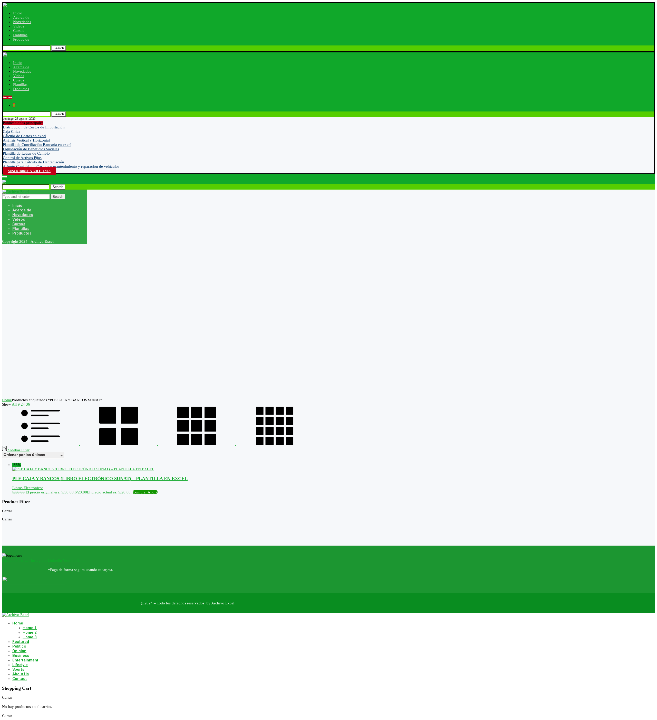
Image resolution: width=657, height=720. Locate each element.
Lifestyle (20, 664)
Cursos (18, 31)
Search (58, 48)
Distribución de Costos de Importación (34, 127)
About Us (20, 674)
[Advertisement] (156, 321)
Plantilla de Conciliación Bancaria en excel (37, 145)
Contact (19, 678)
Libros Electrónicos (27, 488)
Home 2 (30, 632)
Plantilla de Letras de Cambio (26, 153)
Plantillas (20, 35)
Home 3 (30, 637)
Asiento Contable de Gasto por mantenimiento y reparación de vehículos (61, 166)
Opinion (19, 651)
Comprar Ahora (145, 492)
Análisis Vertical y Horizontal (26, 140)
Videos (18, 26)
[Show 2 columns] (119, 444)
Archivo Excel (222, 603)
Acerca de (21, 17)
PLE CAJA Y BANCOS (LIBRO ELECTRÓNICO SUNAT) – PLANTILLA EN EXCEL (100, 478)
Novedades (22, 22)
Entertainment (25, 660)
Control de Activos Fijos (22, 158)
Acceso (7, 97)
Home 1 (30, 627)
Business (20, 655)
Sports (18, 669)
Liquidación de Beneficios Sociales (31, 149)
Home (7, 400)
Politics (19, 646)
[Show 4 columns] (274, 444)
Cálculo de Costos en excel (24, 136)
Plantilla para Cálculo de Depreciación (33, 162)
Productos (21, 39)
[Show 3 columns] (197, 444)
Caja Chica (11, 131)
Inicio (17, 13)
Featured (20, 641)
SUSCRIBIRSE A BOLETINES (29, 171)
